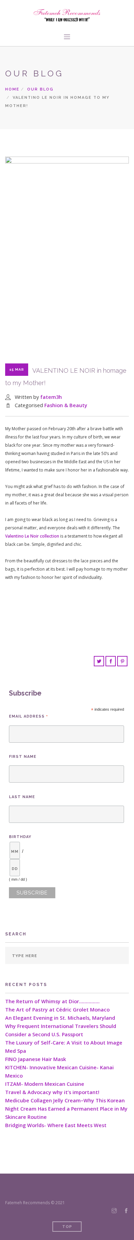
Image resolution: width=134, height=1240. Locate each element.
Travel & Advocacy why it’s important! (52, 1092)
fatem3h (51, 397)
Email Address (28, 716)
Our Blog (40, 89)
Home (12, 89)
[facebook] (126, 1211)
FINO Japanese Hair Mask (35, 1059)
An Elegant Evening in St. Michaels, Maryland (60, 1018)
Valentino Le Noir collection (32, 536)
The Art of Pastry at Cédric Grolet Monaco (57, 1009)
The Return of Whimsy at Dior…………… (52, 1001)
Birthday (20, 837)
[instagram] (114, 1211)
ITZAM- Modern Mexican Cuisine (44, 1084)
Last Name (22, 797)
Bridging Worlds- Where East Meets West (56, 1125)
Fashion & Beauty (65, 405)
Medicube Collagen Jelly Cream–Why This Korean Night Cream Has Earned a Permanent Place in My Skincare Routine (66, 1108)
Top (67, 1227)
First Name (22, 756)
